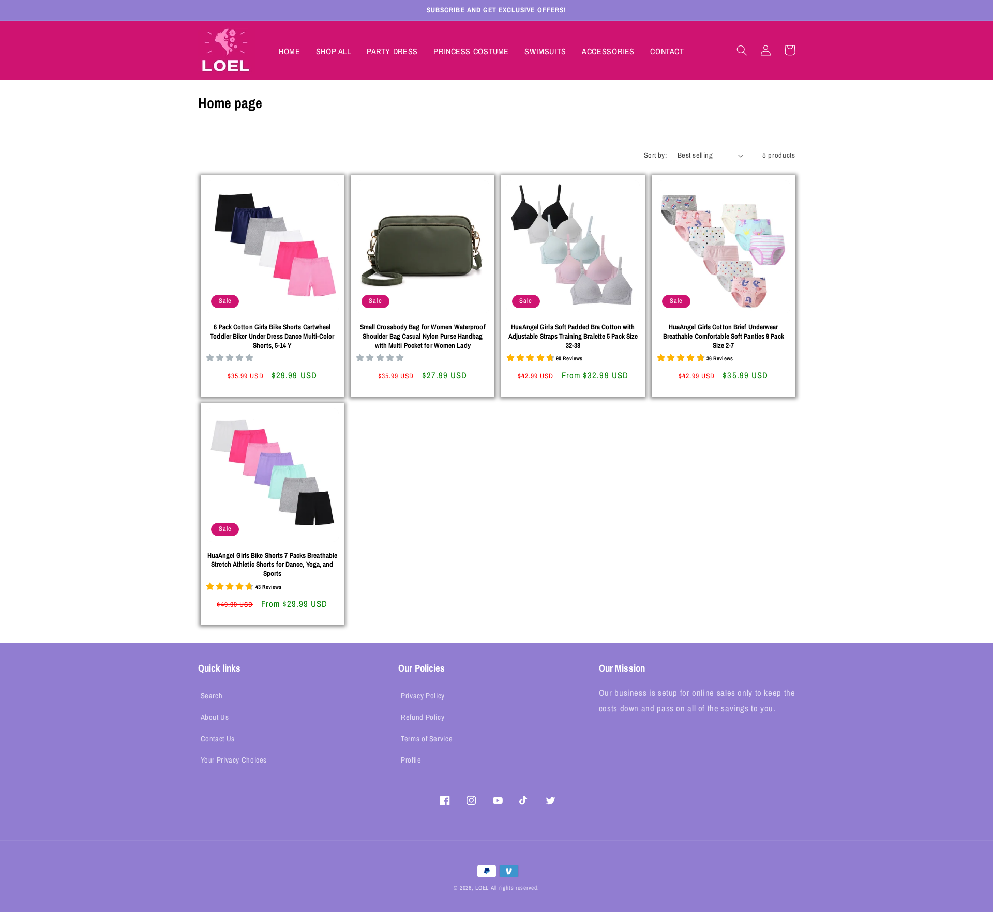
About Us (215, 717)
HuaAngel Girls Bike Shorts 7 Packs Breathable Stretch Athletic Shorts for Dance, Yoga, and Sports (272, 565)
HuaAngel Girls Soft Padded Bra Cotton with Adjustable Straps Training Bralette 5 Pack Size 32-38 (573, 336)
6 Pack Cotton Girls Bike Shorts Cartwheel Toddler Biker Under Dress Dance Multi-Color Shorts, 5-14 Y (272, 336)
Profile (411, 760)
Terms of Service (427, 739)
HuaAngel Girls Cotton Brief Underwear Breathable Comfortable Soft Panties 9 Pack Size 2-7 (723, 336)
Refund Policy (422, 717)
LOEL (482, 888)
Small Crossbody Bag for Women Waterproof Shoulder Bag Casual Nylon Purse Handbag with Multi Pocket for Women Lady (423, 336)
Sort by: (655, 155)
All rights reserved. (515, 888)
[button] (742, 50)
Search (212, 696)
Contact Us (218, 739)
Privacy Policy (423, 696)
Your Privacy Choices (234, 760)
